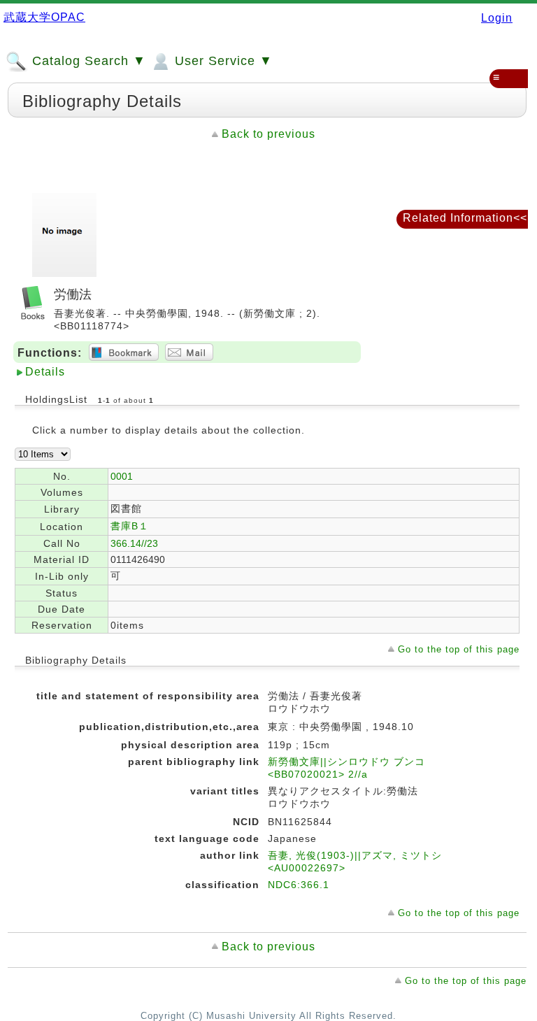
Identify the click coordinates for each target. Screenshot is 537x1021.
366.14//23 (134, 543)
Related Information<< (465, 218)
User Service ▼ (222, 61)
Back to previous (268, 134)
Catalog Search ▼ (87, 61)
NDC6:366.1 (298, 884)
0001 (121, 476)
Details (45, 372)
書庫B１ (129, 525)
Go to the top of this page (459, 649)
